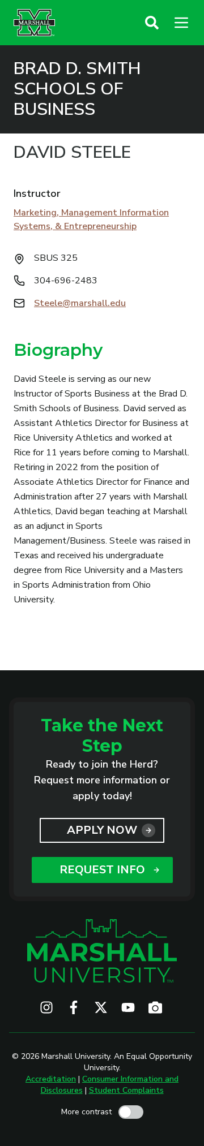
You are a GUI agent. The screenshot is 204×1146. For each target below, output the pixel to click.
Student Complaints (126, 1090)
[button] (152, 22)
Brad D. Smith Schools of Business (77, 89)
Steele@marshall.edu (80, 303)
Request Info (102, 869)
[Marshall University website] (34, 22)
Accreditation (51, 1079)
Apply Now (102, 830)
